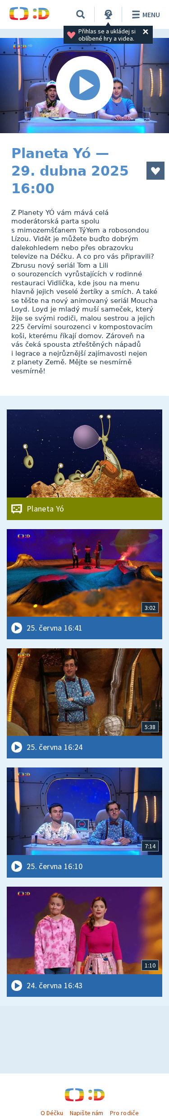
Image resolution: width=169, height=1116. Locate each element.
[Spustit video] (84, 85)
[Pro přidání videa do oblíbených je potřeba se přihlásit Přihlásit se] (155, 171)
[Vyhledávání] (80, 14)
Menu (151, 14)
